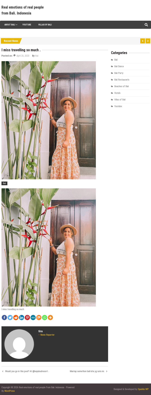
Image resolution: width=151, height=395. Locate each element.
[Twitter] (10, 317)
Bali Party (118, 73)
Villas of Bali (45, 24)
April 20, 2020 (23, 55)
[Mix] (38, 317)
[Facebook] (4, 317)
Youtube (26, 24)
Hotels (117, 93)
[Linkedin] (21, 317)
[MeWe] (33, 317)
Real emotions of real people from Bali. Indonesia (22, 10)
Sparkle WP (143, 389)
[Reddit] (15, 317)
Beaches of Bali (121, 86)
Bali (4, 183)
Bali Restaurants (121, 79)
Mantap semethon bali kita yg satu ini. (87, 371)
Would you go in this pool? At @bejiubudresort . (27, 371)
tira (36, 55)
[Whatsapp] (44, 317)
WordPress (9, 391)
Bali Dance (119, 66)
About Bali (9, 24)
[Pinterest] (27, 317)
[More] (50, 317)
